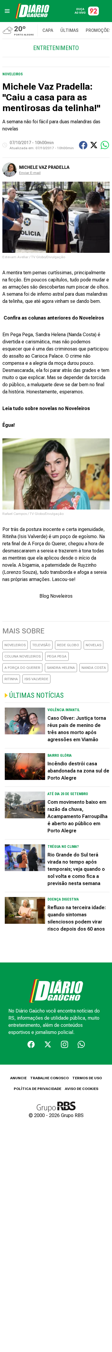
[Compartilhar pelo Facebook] (83, 145)
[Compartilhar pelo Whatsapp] (105, 145)
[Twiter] (47, 1044)
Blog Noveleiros (56, 596)
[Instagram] (64, 1044)
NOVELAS (93, 645)
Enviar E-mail (30, 173)
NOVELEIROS (15, 645)
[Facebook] (31, 1044)
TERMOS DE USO (87, 1078)
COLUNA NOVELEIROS (22, 656)
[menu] (7, 11)
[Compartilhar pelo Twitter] (94, 145)
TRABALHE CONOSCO (49, 1078)
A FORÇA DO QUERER (22, 668)
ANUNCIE (18, 1078)
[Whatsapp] (81, 1044)
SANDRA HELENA (61, 668)
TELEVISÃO (41, 645)
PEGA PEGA (57, 656)
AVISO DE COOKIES (81, 1089)
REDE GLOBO (68, 645)
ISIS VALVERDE (36, 679)
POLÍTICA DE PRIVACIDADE (37, 1089)
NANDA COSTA (94, 668)
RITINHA (11, 679)
